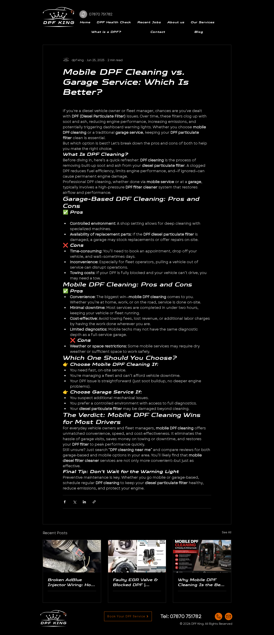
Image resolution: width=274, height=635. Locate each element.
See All (226, 532)
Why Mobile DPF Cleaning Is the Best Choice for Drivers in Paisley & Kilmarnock (202, 582)
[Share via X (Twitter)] (74, 502)
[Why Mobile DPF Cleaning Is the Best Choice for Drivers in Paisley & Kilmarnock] (202, 556)
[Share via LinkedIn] (84, 502)
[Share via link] (94, 502)
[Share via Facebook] (65, 502)
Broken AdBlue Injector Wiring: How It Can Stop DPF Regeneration (71, 582)
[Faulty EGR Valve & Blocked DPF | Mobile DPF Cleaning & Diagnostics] (137, 556)
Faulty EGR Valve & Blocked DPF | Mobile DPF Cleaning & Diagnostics (136, 582)
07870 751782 (186, 616)
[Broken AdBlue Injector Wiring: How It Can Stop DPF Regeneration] (72, 556)
